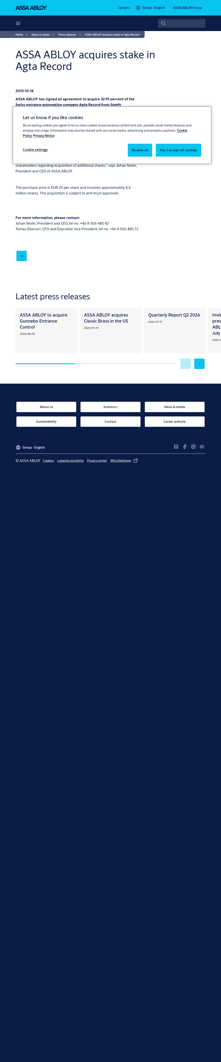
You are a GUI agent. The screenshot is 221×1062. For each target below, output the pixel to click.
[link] (123, 8)
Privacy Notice (43, 136)
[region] (112, 135)
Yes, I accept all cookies (178, 150)
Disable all (140, 150)
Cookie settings (35, 150)
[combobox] (181, 23)
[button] (199, 364)
